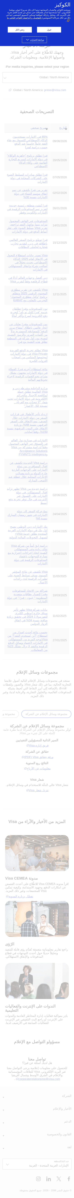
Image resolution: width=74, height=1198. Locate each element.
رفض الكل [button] (19, 29)
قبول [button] (49, 29)
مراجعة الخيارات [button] (37, 39)
